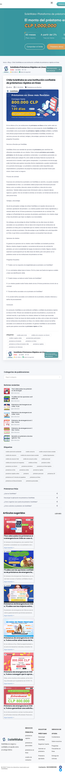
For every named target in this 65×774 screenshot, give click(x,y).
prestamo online (45, 462)
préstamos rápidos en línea (36, 131)
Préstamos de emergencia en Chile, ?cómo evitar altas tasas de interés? (18, 640)
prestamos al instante (15, 341)
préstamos (37, 149)
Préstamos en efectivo (34, 87)
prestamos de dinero (27, 466)
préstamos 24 (51, 473)
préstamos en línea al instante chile (19, 344)
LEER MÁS (58, 513)
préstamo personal (38, 473)
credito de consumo (11, 455)
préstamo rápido (31, 326)
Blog (9, 62)
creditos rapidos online (15, 338)
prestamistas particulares (33, 338)
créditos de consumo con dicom (40, 335)
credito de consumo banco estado (30, 455)
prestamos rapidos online (12, 473)
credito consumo (30, 451)
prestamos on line (10, 470)
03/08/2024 (16, 393)
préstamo (9, 155)
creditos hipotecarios (48, 455)
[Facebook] (60, 767)
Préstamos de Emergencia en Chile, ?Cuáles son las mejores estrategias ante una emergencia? (18, 606)
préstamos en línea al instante (14, 481)
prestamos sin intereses (16, 347)
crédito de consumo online (30, 459)
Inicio (5, 62)
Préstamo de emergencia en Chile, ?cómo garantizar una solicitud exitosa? (18, 708)
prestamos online (24, 470)
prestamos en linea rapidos (44, 466)
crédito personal (45, 459)
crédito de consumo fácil (12, 459)
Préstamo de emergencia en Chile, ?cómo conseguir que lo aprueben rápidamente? (18, 674)
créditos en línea (32, 462)
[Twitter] (60, 770)
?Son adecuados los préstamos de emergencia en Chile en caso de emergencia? (18, 538)
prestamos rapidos (38, 344)
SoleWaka (50, 128)
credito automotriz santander (13, 451)
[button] (51, 2)
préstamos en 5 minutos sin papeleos (16, 477)
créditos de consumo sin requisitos (15, 462)
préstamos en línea (37, 125)
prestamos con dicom (11, 466)
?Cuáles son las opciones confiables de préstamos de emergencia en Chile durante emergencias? (18, 572)
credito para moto (22, 335)
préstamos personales (47, 152)
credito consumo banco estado (47, 451)
